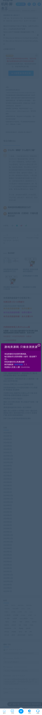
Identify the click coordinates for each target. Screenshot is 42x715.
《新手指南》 (18, 364)
